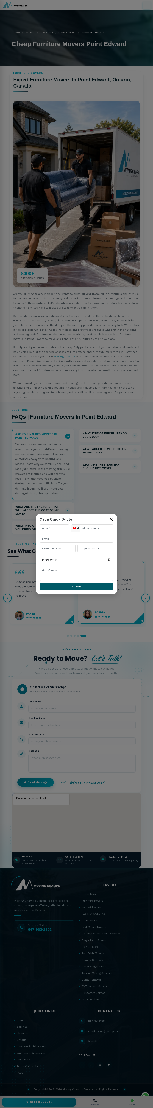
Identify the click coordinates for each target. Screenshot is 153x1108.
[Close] (111, 519)
